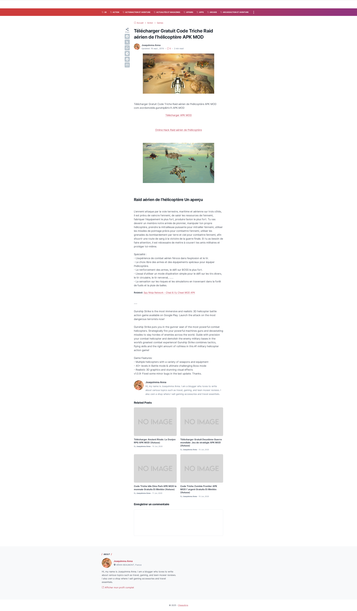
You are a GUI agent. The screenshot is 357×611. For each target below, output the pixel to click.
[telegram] (127, 53)
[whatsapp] (127, 47)
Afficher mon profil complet (119, 587)
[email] (127, 64)
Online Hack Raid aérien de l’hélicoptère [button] (178, 129)
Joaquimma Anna (123, 561)
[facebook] (127, 36)
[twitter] (127, 42)
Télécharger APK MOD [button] (178, 115)
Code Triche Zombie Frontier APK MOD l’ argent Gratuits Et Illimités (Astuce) (198, 489)
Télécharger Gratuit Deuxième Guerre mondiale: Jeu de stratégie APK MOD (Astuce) (201, 442)
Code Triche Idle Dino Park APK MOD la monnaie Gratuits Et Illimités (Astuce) (155, 488)
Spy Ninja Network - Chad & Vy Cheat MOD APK (169, 292)
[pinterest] (127, 59)
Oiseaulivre (183, 605)
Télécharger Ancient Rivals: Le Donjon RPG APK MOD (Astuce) (155, 441)
